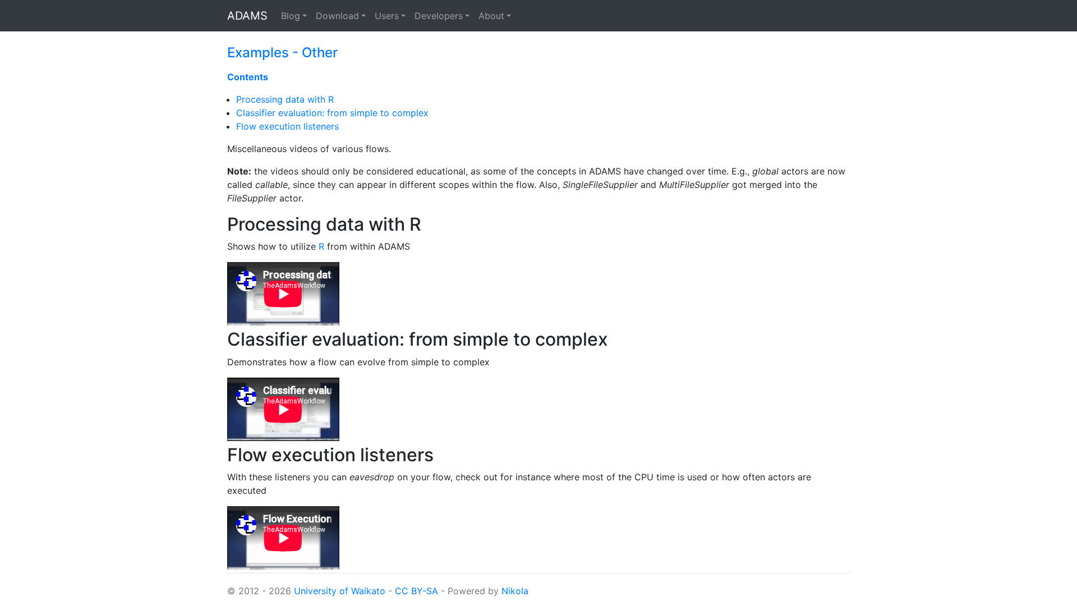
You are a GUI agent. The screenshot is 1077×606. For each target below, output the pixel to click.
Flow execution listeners (287, 126)
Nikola (514, 590)
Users (387, 15)
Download (337, 15)
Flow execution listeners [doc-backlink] (330, 455)
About (491, 15)
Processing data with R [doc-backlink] (324, 224)
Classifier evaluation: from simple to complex (332, 112)
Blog (290, 15)
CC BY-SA (416, 590)
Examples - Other (282, 52)
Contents (247, 76)
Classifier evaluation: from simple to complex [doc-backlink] (417, 339)
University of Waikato (339, 590)
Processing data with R (285, 99)
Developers (439, 15)
